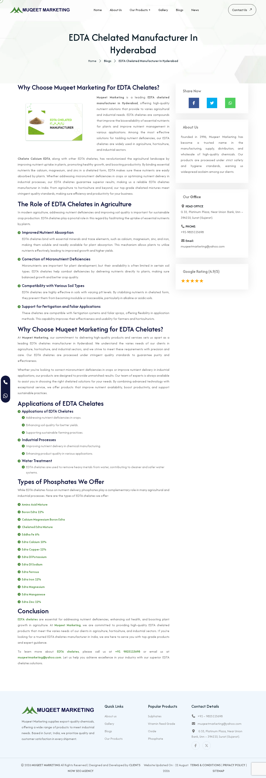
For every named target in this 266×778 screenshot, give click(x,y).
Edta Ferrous (30, 572)
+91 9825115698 (127, 651)
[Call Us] (5, 382)
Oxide (152, 731)
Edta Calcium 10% (34, 542)
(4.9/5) (213, 271)
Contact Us (239, 10)
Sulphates (154, 716)
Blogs (179, 10)
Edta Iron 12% (31, 579)
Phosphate (155, 738)
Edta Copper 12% (34, 549)
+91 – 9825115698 (210, 716)
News (195, 10)
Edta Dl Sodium (32, 564)
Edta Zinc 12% (31, 602)
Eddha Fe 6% (30, 534)
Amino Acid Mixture (35, 504)
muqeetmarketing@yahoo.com (39, 657)
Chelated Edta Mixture (37, 527)
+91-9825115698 (192, 232)
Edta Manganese (33, 594)
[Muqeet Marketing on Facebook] (195, 745)
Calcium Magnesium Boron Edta (43, 519)
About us (116, 10)
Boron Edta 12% (33, 512)
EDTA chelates (28, 619)
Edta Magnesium (33, 587)
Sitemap (218, 771)
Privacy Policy (234, 765)
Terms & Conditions (205, 765)
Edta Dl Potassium (34, 557)
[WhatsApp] (5, 396)
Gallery (163, 10)
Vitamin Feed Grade (161, 723)
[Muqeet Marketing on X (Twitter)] (206, 745)
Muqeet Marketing (67, 625)
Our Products (139, 10)
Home (98, 10)
